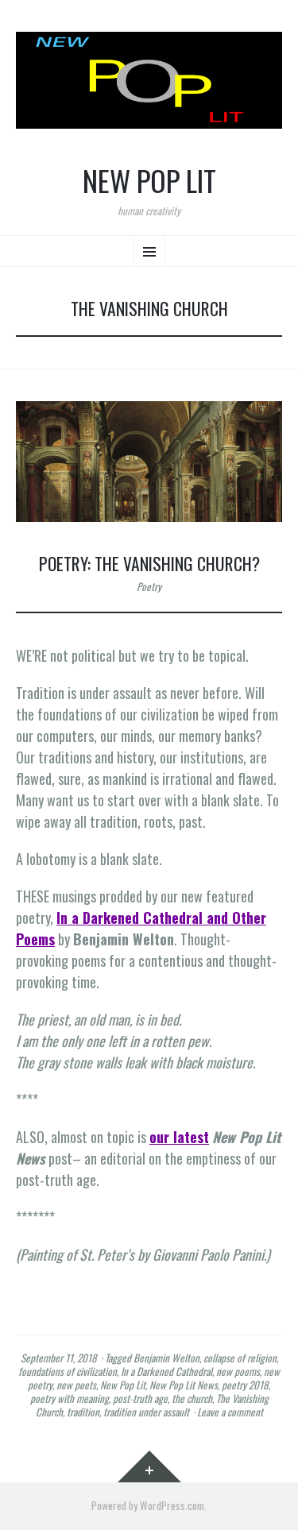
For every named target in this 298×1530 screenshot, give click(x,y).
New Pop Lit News (183, 1385)
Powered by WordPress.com (147, 1505)
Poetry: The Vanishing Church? (149, 563)
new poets (76, 1385)
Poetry (149, 586)
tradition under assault (146, 1412)
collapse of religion (240, 1358)
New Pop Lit (149, 180)
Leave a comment (230, 1412)
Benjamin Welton (166, 1358)
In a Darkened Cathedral (166, 1371)
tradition (83, 1412)
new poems (238, 1371)
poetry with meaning (69, 1398)
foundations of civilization (67, 1371)
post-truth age (140, 1398)
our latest (179, 1136)
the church (192, 1398)
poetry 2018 (245, 1385)
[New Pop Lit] (149, 80)
